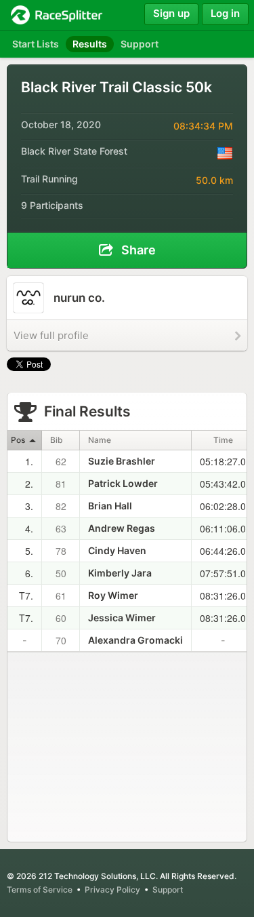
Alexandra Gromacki (135, 640)
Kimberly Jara (120, 573)
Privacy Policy (112, 889)
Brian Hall (110, 505)
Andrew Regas (121, 528)
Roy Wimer (113, 595)
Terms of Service (39, 889)
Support (167, 889)
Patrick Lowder (123, 483)
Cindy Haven (117, 550)
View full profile (51, 335)
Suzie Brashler (121, 461)
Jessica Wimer (122, 617)
